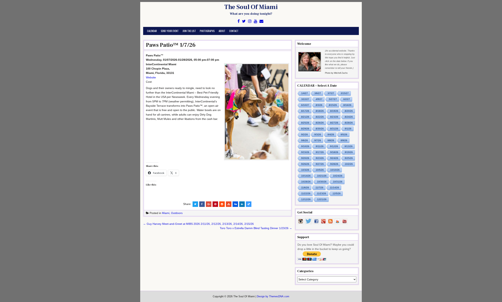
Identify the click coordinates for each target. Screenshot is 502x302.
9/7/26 (317, 140)
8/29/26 (305, 128)
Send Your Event (170, 31)
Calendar (152, 31)
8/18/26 (320, 111)
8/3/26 (319, 105)
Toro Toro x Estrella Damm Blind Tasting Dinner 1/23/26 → (256, 228)
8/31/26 (334, 128)
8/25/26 (305, 122)
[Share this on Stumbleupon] (228, 204)
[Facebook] (238, 21)
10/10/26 (335, 170)
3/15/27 (345, 93)
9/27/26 (320, 164)
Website (151, 77)
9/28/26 (334, 164)
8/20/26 (349, 111)
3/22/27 (305, 99)
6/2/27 (346, 99)
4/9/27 (319, 99)
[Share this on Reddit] (222, 204)
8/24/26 (349, 117)
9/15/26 (305, 152)
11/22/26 (305, 193)
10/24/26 (337, 175)
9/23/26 (320, 158)
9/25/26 (349, 158)
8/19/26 (334, 111)
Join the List (189, 31)
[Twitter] (244, 21)
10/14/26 (306, 175)
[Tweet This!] (195, 204)
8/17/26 (305, 111)
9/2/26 (304, 134)
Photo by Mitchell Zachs (336, 73)
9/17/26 (320, 152)
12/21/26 (321, 199)
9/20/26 (305, 158)
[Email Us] (261, 21)
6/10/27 (305, 105)
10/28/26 (306, 181)
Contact (233, 31)
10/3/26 (305, 170)
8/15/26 (333, 105)
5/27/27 (333, 99)
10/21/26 (321, 175)
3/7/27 (330, 93)
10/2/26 (349, 164)
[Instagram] (249, 21)
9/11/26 (320, 146)
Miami (165, 213)
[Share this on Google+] (208, 204)
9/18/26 (334, 152)
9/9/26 (344, 140)
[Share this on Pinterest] (215, 204)
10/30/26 (321, 181)
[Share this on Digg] (235, 204)
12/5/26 (337, 193)
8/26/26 (320, 122)
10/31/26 (337, 181)
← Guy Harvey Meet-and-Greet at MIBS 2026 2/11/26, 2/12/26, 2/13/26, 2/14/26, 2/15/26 (198, 223)
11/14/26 (334, 187)
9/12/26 (334, 146)
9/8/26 (330, 140)
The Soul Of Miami (251, 7)
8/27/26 (334, 122)
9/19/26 (349, 152)
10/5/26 (320, 170)
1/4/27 (304, 93)
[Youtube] (255, 21)
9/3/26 (317, 134)
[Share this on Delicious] (248, 204)
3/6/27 (317, 93)
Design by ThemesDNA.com (273, 296)
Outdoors (177, 213)
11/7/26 (319, 187)
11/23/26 (321, 193)
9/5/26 (344, 134)
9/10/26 (305, 146)
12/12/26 (306, 199)
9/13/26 (349, 146)
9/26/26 (305, 164)
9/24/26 (334, 158)
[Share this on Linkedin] (242, 204)
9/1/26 (348, 128)
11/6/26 (305, 187)
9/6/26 (304, 140)
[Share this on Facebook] (202, 204)
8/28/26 (349, 122)
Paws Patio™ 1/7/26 (171, 45)
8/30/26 (320, 128)
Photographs (207, 31)
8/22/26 (320, 117)
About (222, 31)
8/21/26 (305, 117)
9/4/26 (330, 134)
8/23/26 (334, 117)
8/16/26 (347, 105)
